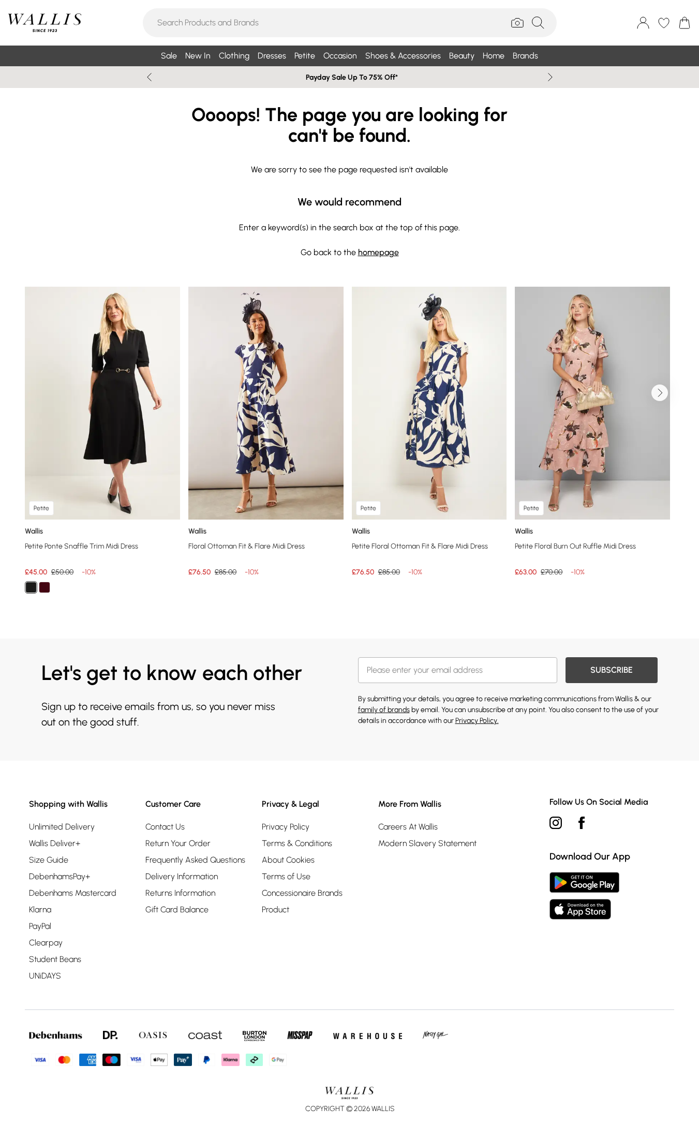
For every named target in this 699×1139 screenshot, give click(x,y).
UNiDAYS (45, 976)
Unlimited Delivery (62, 827)
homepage (378, 252)
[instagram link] (555, 823)
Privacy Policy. (477, 720)
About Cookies (288, 860)
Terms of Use (286, 876)
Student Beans (55, 959)
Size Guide (48, 860)
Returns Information (180, 893)
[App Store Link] (584, 896)
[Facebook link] (581, 823)
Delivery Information (181, 876)
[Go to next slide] (659, 392)
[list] (349, 446)
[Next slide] (550, 77)
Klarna (40, 909)
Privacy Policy (285, 827)
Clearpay (46, 943)
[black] (31, 587)
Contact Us (165, 827)
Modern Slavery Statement (427, 843)
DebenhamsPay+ (59, 876)
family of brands (384, 709)
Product (275, 909)
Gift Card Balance (177, 909)
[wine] (44, 587)
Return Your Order (178, 843)
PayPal (40, 926)
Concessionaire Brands (302, 893)
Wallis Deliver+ (54, 843)
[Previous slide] (149, 77)
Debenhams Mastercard (72, 893)
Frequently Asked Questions (195, 860)
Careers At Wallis (408, 827)
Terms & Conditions (297, 843)
